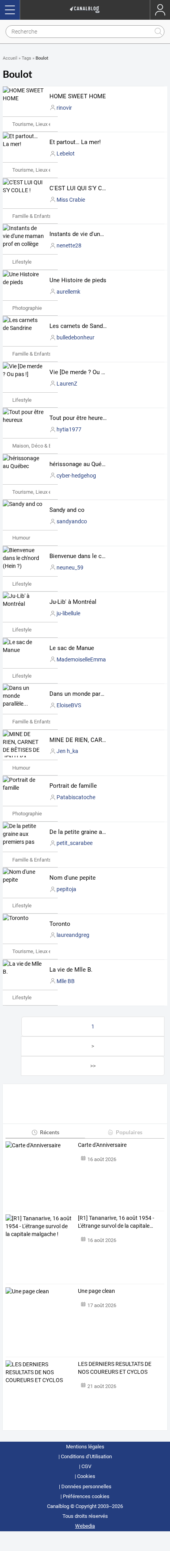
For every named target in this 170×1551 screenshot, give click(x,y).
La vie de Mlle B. (71, 969)
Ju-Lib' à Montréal (72, 601)
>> (93, 1066)
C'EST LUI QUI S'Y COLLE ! (84, 188)
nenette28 (69, 245)
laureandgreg (73, 935)
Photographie (27, 308)
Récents (49, 1132)
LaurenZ (67, 383)
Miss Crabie (71, 200)
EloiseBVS (69, 705)
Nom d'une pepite (72, 877)
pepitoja (66, 889)
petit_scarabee (75, 843)
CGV (86, 1466)
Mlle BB (66, 981)
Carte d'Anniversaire (102, 1145)
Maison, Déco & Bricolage (41, 446)
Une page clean (96, 1291)
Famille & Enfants (31, 216)
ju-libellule (68, 613)
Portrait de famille (73, 785)
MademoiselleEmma (81, 659)
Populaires (129, 1132)
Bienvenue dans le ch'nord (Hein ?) (94, 556)
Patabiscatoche (76, 797)
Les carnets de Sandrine (81, 326)
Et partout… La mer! (75, 142)
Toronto (59, 923)
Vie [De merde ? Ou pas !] (82, 372)
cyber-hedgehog (76, 475)
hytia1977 (69, 429)
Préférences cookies (86, 1496)
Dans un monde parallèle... (84, 693)
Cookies (86, 1476)
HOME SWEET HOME (77, 96)
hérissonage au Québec (80, 464)
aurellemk (68, 291)
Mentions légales (85, 1447)
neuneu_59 (70, 567)
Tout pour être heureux (79, 417)
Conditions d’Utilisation (86, 1456)
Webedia (85, 1526)
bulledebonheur (75, 337)
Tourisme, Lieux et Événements (47, 124)
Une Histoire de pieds (77, 280)
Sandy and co (67, 509)
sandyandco (72, 521)
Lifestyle (22, 262)
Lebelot (66, 153)
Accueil (10, 58)
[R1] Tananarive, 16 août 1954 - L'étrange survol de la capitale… (116, 1222)
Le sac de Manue (71, 648)
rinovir (64, 108)
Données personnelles (86, 1486)
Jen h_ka (67, 751)
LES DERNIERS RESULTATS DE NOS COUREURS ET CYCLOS (114, 1368)
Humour (21, 538)
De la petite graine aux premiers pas (96, 831)
